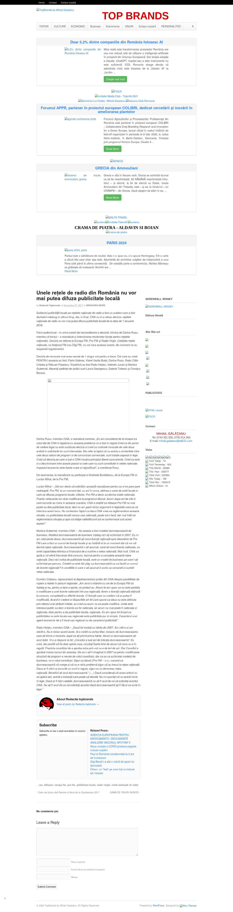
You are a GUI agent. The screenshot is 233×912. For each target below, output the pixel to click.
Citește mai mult (115, 79)
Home (42, 2)
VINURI (129, 26)
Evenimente (113, 26)
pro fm (71, 785)
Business (95, 26)
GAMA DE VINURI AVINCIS (124, 792)
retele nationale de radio (125, 785)
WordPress (158, 905)
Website (74, 877)
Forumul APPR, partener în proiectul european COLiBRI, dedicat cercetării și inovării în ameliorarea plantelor (116, 109)
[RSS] (42, 741)
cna (41, 785)
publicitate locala (86, 785)
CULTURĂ (60, 26)
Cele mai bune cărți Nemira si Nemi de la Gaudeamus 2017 (68, 792)
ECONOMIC (78, 26)
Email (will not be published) (88, 869)
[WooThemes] (188, 905)
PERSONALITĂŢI (171, 26)
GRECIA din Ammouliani (116, 168)
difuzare (48, 785)
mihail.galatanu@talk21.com (175, 440)
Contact (53, 2)
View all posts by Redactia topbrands (78, 704)
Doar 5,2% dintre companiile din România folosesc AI (116, 41)
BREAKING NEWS (95, 305)
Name (78, 861)
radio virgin (103, 785)
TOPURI (44, 26)
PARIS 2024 (117, 242)
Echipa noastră (68, 2)
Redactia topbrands (49, 305)
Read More (112, 149)
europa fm (60, 785)
